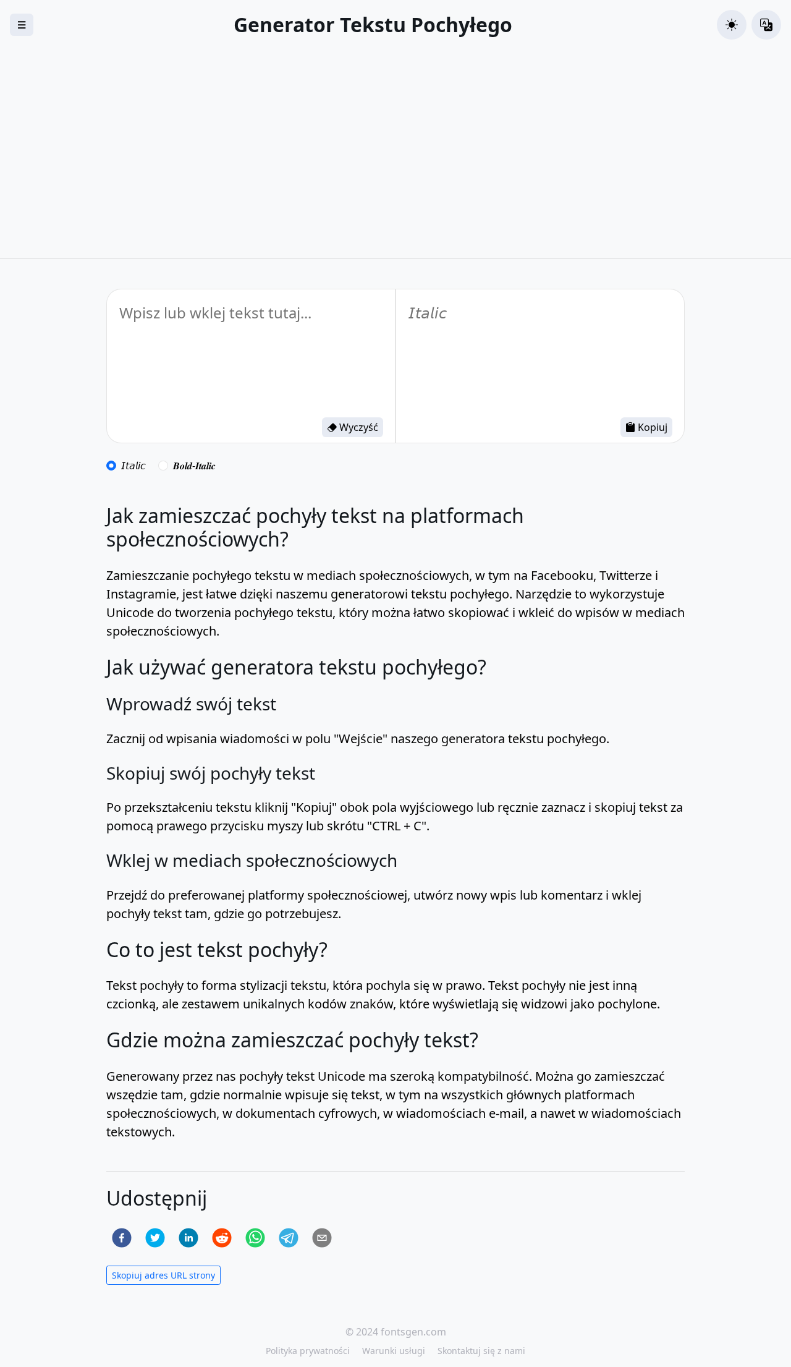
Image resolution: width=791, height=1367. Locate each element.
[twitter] (155, 1238)
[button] (732, 25)
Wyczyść (357, 427)
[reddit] (221, 1238)
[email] (322, 1238)
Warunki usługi (393, 1350)
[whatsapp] (255, 1238)
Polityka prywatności (308, 1350)
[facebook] (121, 1238)
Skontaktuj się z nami (481, 1350)
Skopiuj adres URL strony (163, 1275)
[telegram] (288, 1238)
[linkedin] (188, 1238)
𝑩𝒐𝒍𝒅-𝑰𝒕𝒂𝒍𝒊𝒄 (194, 465)
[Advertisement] (395, 165)
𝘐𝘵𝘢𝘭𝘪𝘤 (133, 465)
